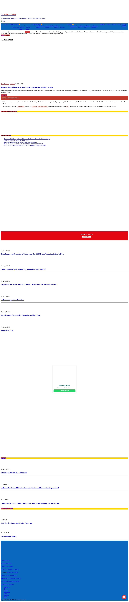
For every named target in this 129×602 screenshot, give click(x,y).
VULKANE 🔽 (70, 24)
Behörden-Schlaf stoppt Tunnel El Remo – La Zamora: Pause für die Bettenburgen (27, 139)
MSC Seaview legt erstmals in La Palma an (16, 523)
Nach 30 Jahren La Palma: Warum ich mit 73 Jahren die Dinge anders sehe (25, 145)
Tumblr (6, 593)
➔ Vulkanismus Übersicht (73, 26)
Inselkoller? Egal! (7, 330)
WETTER (114, 24)
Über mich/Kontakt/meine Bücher (10, 581)
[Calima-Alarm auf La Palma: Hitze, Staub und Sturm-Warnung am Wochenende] (6, 497)
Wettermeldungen (42, 106)
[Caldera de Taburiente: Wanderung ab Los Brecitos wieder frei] (6, 263)
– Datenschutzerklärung (11, 578)
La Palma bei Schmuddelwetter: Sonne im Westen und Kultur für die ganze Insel (30, 488)
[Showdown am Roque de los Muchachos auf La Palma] (6, 308)
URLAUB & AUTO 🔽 (15, 24)
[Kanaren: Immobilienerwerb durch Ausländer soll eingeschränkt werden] (35, 81)
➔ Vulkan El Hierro (87, 26)
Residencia (34, 106)
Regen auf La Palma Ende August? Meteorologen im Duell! (20, 142)
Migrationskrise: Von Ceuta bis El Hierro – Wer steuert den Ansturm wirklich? (29, 284)
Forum (119, 24)
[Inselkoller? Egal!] (6, 324)
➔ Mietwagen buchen (28, 27)
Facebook (7, 587)
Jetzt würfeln (86, 236)
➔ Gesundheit (62, 26)
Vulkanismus (20, 106)
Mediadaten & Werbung (7, 584)
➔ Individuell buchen (21, 27)
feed (5, 597)
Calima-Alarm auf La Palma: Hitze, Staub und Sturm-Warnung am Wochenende (30, 503)
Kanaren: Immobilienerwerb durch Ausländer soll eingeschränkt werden (27, 87)
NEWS (6, 24)
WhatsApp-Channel (12, 572)
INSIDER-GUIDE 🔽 (37, 24)
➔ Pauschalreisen (15, 26)
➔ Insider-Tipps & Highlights (40, 26)
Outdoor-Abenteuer (6, 563)
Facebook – (4, 569)
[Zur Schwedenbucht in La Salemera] (6, 466)
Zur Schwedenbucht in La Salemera (14, 473)
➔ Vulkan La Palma (81, 26)
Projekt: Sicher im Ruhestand (9, 575)
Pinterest (10, 569)
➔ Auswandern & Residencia (49, 26)
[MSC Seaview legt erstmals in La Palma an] (6, 516)
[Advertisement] (53, 216)
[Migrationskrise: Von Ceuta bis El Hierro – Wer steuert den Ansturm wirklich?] (6, 278)
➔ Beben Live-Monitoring (94, 26)
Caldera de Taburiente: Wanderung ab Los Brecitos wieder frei (23, 269)
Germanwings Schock (8, 536)
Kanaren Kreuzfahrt (7, 508)
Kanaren (6, 84)
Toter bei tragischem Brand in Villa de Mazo (16, 140)
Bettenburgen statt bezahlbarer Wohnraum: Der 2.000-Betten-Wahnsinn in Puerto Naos (32, 254)
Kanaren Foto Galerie (7, 566)
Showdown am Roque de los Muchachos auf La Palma (20, 315)
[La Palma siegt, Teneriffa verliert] (6, 293)
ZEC (67, 106)
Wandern (108, 24)
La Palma (12, 84)
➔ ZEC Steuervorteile (56, 26)
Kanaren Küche (5, 560)
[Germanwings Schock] (6, 530)
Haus (2, 84)
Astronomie (102, 24)
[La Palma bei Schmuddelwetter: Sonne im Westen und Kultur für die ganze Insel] (6, 481)
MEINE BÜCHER (124, 25)
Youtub (6, 590)
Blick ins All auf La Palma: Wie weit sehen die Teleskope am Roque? (23, 143)
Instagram (16, 569)
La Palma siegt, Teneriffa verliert (12, 300)
